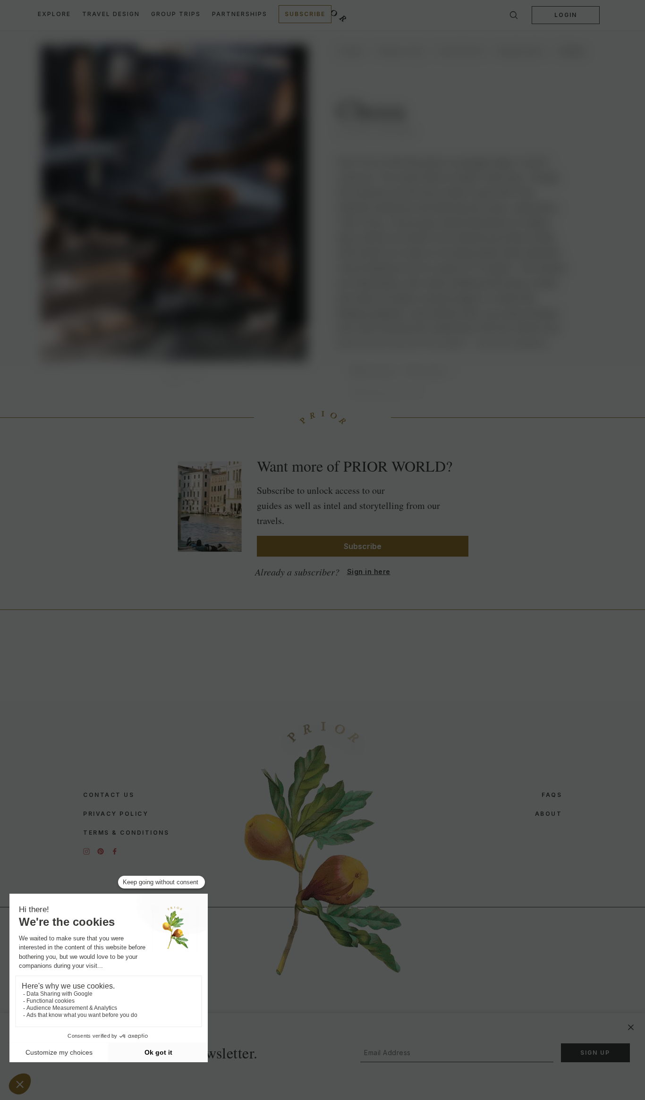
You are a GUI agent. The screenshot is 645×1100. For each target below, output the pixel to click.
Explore (54, 13)
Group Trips (176, 13)
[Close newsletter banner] (630, 1027)
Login (565, 14)
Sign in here (368, 571)
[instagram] (86, 851)
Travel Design (111, 13)
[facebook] (114, 851)
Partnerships (239, 13)
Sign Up (595, 1052)
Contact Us (108, 794)
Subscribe (305, 13)
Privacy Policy (115, 813)
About (548, 813)
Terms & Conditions (126, 832)
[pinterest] (100, 851)
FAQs (552, 794)
